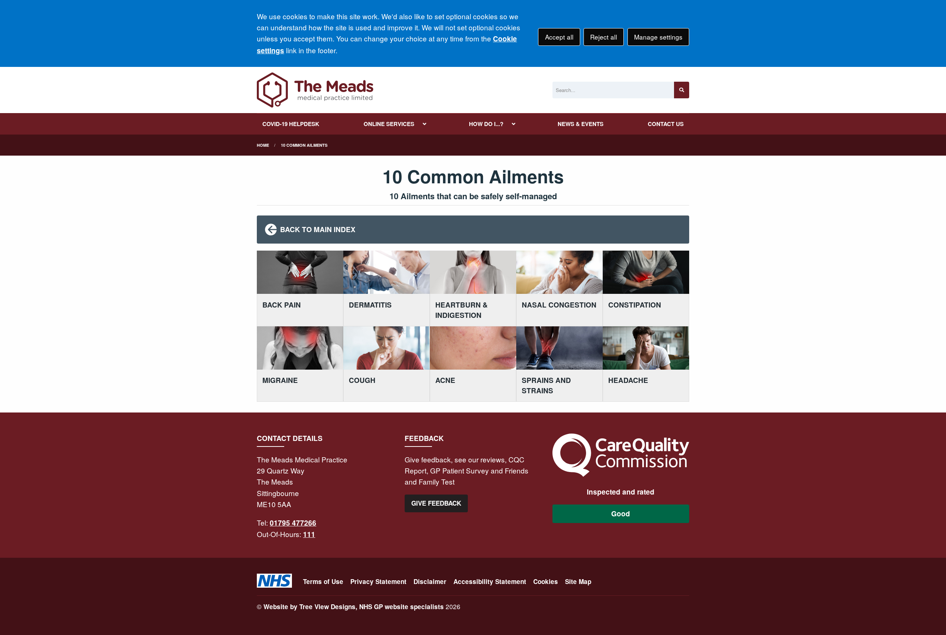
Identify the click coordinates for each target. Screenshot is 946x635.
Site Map (578, 581)
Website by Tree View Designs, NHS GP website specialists (353, 606)
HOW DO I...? (486, 124)
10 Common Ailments (304, 145)
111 (309, 534)
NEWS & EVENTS (580, 124)
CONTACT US (666, 124)
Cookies (545, 581)
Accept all (559, 36)
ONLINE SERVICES (389, 124)
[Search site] (681, 90)
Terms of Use (323, 581)
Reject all (603, 36)
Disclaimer (430, 581)
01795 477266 (293, 523)
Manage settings (658, 36)
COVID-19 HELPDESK (290, 124)
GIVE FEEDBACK (436, 503)
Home (263, 145)
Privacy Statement (378, 581)
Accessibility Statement (489, 581)
